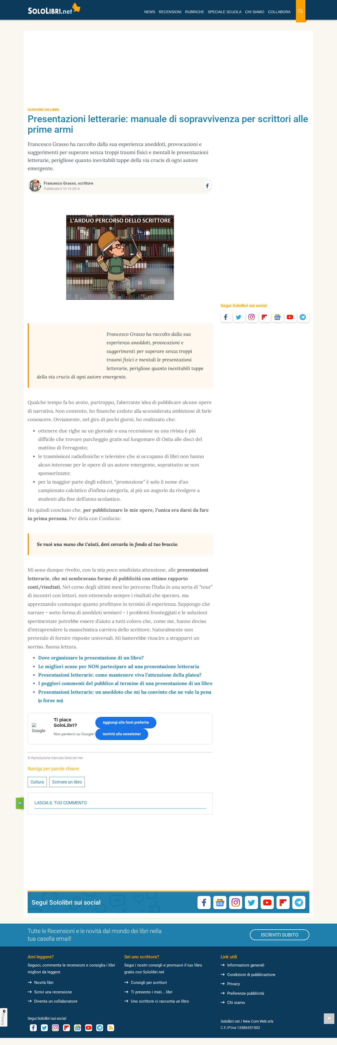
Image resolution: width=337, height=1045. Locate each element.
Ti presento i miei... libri (151, 992)
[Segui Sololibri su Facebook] (226, 317)
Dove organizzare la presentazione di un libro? (91, 658)
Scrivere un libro (67, 782)
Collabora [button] (279, 12)
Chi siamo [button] (254, 12)
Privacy (233, 984)
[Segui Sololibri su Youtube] (290, 317)
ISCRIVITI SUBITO (279, 935)
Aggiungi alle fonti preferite (126, 722)
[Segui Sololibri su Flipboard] (265, 317)
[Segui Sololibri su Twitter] (239, 317)
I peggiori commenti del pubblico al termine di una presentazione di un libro (125, 683)
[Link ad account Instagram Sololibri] (55, 1027)
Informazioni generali (245, 965)
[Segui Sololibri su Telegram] (303, 317)
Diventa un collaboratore (55, 1001)
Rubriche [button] (194, 12)
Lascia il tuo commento (60, 802)
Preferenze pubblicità (245, 993)
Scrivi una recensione (53, 992)
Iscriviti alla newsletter (122, 734)
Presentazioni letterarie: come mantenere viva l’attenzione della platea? (119, 675)
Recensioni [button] (170, 12)
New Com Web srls (258, 1021)
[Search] (300, 11)
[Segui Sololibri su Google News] (278, 317)
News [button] (149, 12)
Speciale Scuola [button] (224, 12)
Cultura (37, 782)
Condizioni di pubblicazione (251, 974)
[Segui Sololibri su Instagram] (252, 317)
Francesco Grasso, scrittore (68, 183)
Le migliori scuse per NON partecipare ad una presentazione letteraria (118, 666)
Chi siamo (236, 1002)
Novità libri (43, 982)
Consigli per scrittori (149, 982)
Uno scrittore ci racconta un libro (160, 1001)
